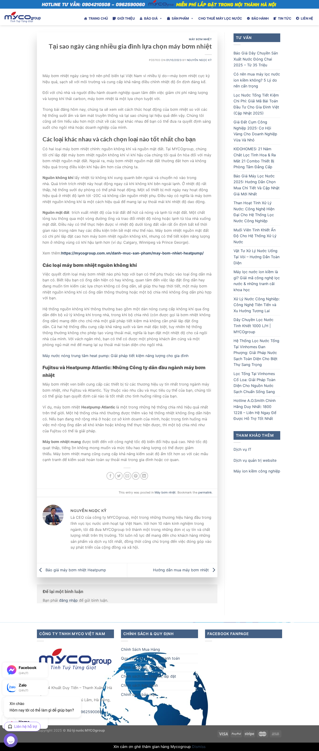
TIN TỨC (284, 18)
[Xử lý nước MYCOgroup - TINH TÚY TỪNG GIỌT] (35, 17)
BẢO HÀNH (260, 18)
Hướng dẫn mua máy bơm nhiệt (181, 569)
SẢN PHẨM (180, 18)
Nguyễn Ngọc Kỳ (199, 60)
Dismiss (199, 746)
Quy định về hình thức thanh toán (150, 658)
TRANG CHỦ (98, 18)
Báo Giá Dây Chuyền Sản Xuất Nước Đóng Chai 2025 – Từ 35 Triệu (256, 59)
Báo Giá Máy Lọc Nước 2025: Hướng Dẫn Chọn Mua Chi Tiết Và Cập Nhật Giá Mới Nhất (257, 185)
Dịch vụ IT (242, 449)
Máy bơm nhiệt (200, 39)
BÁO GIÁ (151, 18)
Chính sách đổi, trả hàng (142, 667)
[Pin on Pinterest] (136, 476)
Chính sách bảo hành (139, 685)
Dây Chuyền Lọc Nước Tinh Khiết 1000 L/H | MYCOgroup (253, 325)
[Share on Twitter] (119, 476)
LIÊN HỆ (307, 18)
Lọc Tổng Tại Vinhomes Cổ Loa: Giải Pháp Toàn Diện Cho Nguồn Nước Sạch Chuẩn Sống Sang (254, 382)
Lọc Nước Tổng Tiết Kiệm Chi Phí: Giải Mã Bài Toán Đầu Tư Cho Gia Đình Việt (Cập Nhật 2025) (256, 104)
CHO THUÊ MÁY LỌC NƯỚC (220, 18)
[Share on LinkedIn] (144, 476)
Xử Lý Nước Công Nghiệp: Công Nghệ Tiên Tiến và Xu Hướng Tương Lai (257, 305)
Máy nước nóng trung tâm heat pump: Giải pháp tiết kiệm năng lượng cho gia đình (115, 355)
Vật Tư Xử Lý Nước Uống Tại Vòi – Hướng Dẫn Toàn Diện (257, 256)
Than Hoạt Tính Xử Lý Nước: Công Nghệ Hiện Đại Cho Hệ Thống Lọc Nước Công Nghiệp (254, 211)
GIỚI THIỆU (126, 18)
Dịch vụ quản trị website (255, 460)
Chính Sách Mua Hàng (140, 649)
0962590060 (90, 711)
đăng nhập (68, 600)
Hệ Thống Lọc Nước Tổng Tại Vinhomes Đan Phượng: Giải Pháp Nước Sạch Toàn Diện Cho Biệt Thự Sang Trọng (256, 352)
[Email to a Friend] (127, 476)
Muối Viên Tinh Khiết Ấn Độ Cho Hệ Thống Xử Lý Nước (255, 236)
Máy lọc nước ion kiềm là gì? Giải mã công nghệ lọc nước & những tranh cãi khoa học (257, 280)
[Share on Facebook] (110, 476)
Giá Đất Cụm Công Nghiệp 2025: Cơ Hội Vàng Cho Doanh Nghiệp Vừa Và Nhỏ (255, 131)
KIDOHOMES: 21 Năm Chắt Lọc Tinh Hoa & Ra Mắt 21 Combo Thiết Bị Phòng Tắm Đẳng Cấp (255, 158)
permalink (205, 492)
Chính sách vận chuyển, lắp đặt (148, 676)
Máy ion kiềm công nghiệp (257, 471)
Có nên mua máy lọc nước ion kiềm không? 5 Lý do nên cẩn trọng (257, 80)
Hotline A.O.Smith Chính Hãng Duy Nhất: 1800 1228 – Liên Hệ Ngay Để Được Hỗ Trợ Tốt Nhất (255, 409)
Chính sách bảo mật (138, 694)
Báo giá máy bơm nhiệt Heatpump (75, 569)
